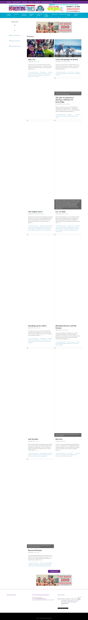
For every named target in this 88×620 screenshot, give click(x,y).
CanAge (38, 227)
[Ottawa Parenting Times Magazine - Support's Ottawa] (67, 598)
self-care (34, 456)
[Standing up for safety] (40, 278)
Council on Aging (45, 227)
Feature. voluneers (63, 116)
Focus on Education (24, 14)
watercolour (49, 565)
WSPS (31, 342)
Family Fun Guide (32, 14)
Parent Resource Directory (47, 2)
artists (46, 564)
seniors (41, 230)
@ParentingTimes (76, 600)
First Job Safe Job (42, 339)
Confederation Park (62, 227)
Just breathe (33, 439)
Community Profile (39, 14)
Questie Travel (58, 73)
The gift (69, 116)
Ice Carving (75, 227)
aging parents (42, 225)
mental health (34, 454)
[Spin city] (40, 48)
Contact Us (31, 2)
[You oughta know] (40, 164)
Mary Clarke (43, 73)
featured (44, 72)
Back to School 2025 (31, 339)
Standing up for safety (37, 326)
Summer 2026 (72, 73)
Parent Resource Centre (41, 454)
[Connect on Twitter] (75, 2)
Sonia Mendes (60, 344)
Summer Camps (69, 14)
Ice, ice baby (61, 212)
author (46, 225)
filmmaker (67, 454)
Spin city (31, 59)
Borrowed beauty (35, 550)
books (69, 342)
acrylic (41, 563)
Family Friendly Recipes (46, 15)
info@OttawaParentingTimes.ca (40, 598)
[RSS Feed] (73, 2)
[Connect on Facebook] (77, 2)
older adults (37, 230)
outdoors (46, 75)
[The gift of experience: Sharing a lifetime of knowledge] (67, 86)
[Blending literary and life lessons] (67, 278)
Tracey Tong (37, 76)
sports (33, 76)
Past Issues (24, 2)
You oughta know (35, 212)
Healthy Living (63, 14)
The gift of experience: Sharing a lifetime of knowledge (65, 99)
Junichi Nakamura (61, 230)
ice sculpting (64, 228)
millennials (33, 230)
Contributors (37, 2)
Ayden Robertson (43, 338)
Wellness (45, 456)
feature (67, 227)
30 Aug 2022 (79, 597)
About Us (9, 2)
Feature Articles (9, 14)
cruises (69, 72)
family (41, 72)
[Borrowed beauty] (40, 503)
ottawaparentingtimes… (72, 603)
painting (39, 565)
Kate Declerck (38, 73)
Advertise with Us (16, 2)
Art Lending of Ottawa (37, 564)
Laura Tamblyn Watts (38, 228)
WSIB (29, 342)
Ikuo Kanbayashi (70, 228)
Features (36, 72)
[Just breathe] (40, 392)
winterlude (60, 231)
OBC (46, 73)
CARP (68, 114)
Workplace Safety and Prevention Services (42, 341)
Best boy (59, 439)
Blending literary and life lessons (66, 327)
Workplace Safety (31, 341)
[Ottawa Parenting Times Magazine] (26, 8)
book (36, 227)
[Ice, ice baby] (67, 164)
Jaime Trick (33, 73)
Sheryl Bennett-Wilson (65, 73)
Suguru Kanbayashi (71, 230)
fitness (29, 73)
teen (38, 456)
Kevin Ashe (66, 230)
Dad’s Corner (55, 14)
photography (44, 565)
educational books (66, 343)
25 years (69, 453)
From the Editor (76, 14)
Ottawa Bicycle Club (40, 75)
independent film (72, 454)
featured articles (31, 565)
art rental (43, 564)
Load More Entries (54, 571)
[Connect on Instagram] (79, 2)
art (43, 563)
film (64, 454)
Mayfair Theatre (70, 456)
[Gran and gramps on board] (67, 48)
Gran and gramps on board (67, 59)
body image (42, 453)
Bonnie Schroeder (31, 227)
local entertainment (63, 456)
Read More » (50, 72)
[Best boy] (67, 392)
